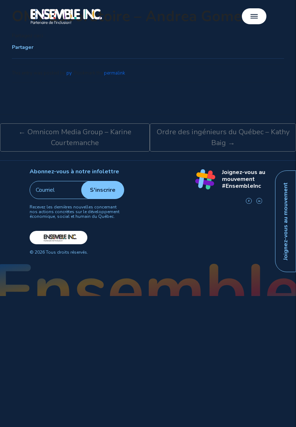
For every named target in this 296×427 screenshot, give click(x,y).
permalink (114, 73)
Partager (23, 47)
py (68, 73)
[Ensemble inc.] (67, 16)
